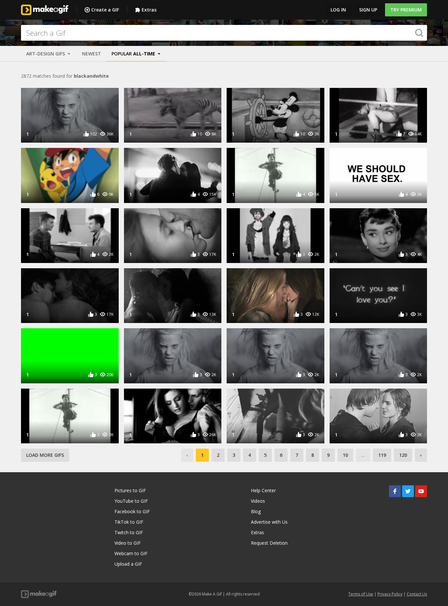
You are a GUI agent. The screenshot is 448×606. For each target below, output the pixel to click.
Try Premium (406, 10)
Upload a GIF (128, 564)
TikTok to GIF (128, 522)
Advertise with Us (269, 522)
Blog (256, 511)
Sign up (368, 10)
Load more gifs (45, 455)
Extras (149, 10)
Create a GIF (105, 10)
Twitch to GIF (128, 532)
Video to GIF (127, 543)
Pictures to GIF (130, 490)
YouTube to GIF (131, 501)
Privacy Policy (389, 594)
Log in (338, 10)
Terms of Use (360, 594)
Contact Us (417, 594)
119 (382, 455)
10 (345, 455)
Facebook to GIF (132, 511)
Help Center (263, 490)
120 (403, 455)
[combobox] (224, 33)
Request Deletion (269, 543)
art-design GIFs (46, 54)
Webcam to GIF (131, 553)
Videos (258, 501)
